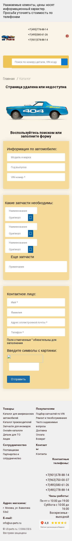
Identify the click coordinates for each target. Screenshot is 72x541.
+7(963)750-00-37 (57, 480)
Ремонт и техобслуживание (51, 418)
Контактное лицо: (21, 294)
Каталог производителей (17, 422)
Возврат (40, 439)
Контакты (41, 454)
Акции (6, 439)
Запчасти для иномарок (17, 426)
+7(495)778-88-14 (37, 29)
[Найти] (64, 61)
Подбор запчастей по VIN (50, 413)
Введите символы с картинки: (32, 351)
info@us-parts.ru (12, 523)
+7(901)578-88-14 (37, 39)
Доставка (41, 430)
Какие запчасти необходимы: (29, 203)
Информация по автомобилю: (32, 149)
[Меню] (7, 62)
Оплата (40, 434)
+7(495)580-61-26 (37, 34)
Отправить (18, 379)
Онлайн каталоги (13, 430)
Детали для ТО (11, 434)
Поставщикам (11, 450)
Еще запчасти (22, 257)
